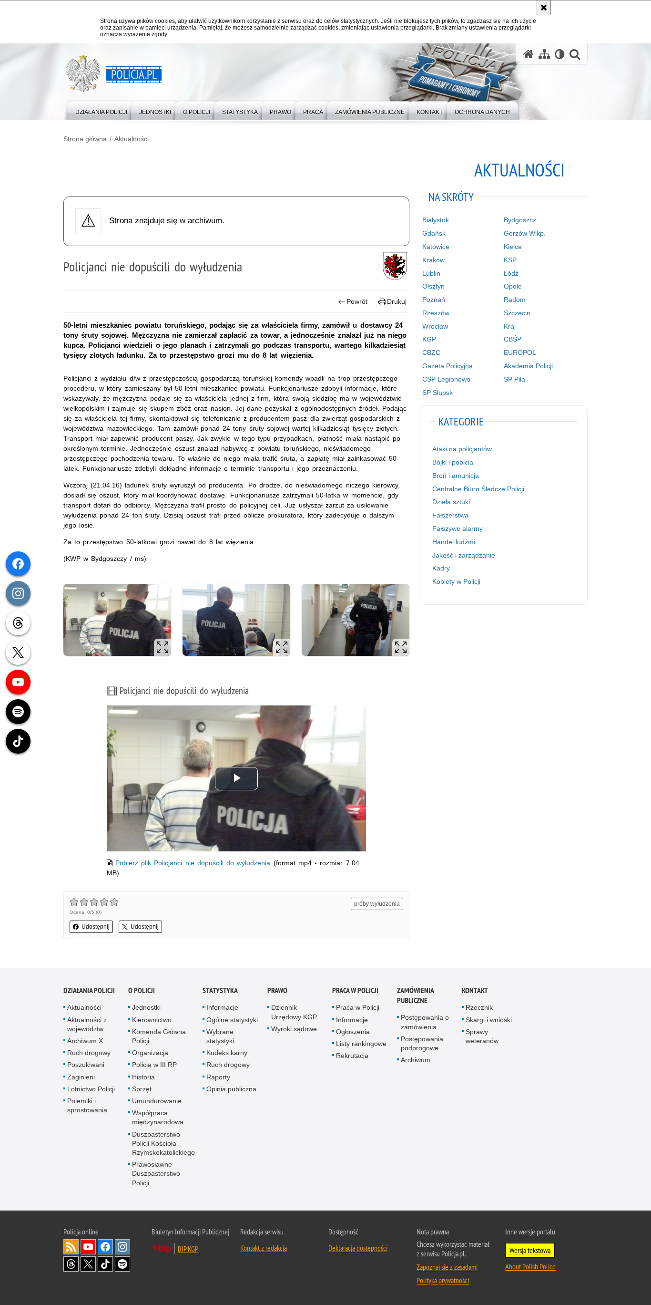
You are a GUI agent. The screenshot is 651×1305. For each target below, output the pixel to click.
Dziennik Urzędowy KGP (294, 1012)
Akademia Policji (528, 366)
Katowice (435, 246)
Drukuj (397, 301)
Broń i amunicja (455, 475)
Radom (515, 299)
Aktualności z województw (87, 1024)
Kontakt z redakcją (263, 1248)
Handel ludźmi (453, 542)
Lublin (431, 273)
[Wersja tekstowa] (560, 54)
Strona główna (85, 139)
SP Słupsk (437, 392)
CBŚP (512, 339)
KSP (510, 260)
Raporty (218, 1077)
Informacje (222, 1007)
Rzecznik (479, 1007)
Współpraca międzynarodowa (157, 1117)
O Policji (141, 990)
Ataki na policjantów (462, 449)
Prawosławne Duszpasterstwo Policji (156, 1173)
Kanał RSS (71, 1246)
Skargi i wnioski (489, 1020)
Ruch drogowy (89, 1052)
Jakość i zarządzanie (463, 555)
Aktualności (131, 139)
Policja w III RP (154, 1064)
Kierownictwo (152, 1020)
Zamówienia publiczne (415, 995)
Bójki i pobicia (452, 462)
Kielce (513, 246)
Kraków (433, 260)
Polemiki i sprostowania (87, 1105)
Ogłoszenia (353, 1032)
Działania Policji (89, 990)
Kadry (441, 568)
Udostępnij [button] (95, 926)
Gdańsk (434, 233)
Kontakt (475, 990)
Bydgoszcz (520, 220)
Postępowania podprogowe (422, 1043)
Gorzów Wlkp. (525, 233)
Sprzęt (142, 1089)
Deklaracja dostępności (357, 1248)
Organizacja (150, 1052)
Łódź (511, 273)
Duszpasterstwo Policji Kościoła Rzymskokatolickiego (163, 1143)
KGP (429, 339)
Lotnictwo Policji (91, 1089)
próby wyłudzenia (377, 904)
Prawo (277, 990)
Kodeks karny (226, 1052)
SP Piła (514, 379)
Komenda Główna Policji (159, 1036)
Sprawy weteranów (482, 1036)
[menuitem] (101, 110)
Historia (143, 1077)
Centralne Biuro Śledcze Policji (478, 489)
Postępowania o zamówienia (425, 1022)
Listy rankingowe (361, 1043)
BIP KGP (188, 1248)
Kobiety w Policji (456, 581)
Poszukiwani (85, 1064)
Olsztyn (433, 286)
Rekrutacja (352, 1055)
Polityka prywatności (443, 1280)
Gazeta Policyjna (447, 366)
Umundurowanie (157, 1101)
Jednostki (146, 1007)
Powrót (356, 301)
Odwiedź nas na (88, 1246)
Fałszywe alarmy (457, 528)
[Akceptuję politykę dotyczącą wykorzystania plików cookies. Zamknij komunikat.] (544, 7)
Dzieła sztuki (451, 502)
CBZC (431, 352)
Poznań (433, 299)
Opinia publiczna (231, 1089)
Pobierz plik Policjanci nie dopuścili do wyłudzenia (192, 863)
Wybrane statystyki (220, 1036)
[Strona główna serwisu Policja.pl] (528, 54)
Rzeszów (435, 313)
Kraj (510, 326)
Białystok (435, 220)
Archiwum (415, 1060)
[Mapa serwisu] (544, 54)
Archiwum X (85, 1041)
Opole (513, 286)
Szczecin (517, 313)
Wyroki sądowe (294, 1029)
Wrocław (435, 326)
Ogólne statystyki (232, 1020)
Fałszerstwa (450, 515)
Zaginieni (81, 1077)
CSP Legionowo (446, 379)
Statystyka (220, 990)
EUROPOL (520, 352)
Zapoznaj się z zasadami (447, 1267)
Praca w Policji (355, 990)
